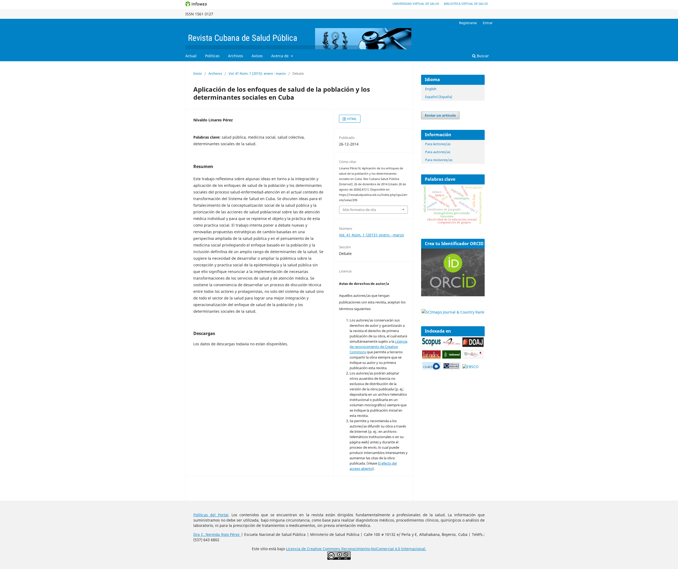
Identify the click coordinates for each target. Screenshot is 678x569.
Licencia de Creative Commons (313, 548)
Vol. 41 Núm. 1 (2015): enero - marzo (257, 73)
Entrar (488, 22)
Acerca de (280, 55)
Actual (191, 55)
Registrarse (468, 22)
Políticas (212, 55)
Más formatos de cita (359, 209)
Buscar (482, 55)
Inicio (197, 73)
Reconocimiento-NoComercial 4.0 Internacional (383, 548)
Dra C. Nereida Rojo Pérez (217, 534)
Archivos (235, 55)
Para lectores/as (437, 144)
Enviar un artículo (440, 115)
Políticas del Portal (210, 514)
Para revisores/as (438, 159)
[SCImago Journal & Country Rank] (453, 312)
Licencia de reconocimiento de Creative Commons (378, 346)
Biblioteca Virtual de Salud (466, 4)
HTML (351, 118)
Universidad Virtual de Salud (415, 4)
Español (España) (438, 96)
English (430, 88)
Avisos (257, 55)
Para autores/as (437, 151)
